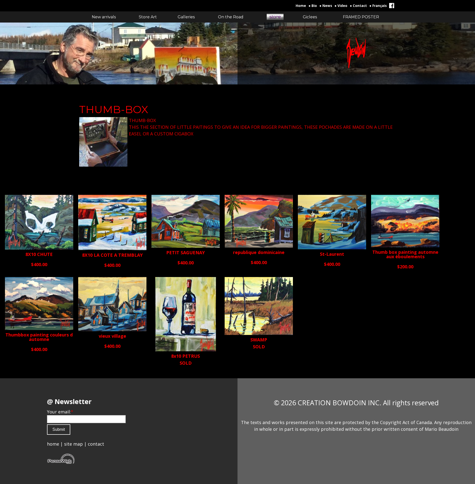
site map (73, 444)
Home (301, 5)
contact (96, 444)
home (53, 444)
